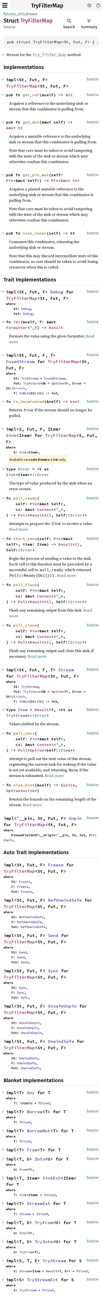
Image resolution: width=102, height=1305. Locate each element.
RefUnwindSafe (65, 900)
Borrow (34, 1111)
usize (69, 785)
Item (23, 709)
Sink (11, 435)
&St (69, 94)
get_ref (31, 94)
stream (31, 14)
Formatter (17, 327)
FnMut (24, 393)
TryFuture (31, 383)
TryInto (44, 1241)
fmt (16, 322)
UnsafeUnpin (62, 1006)
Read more (18, 529)
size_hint (24, 785)
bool (75, 401)
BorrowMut (38, 1130)
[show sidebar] (5, 5)
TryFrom (44, 1222)
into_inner (34, 233)
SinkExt (51, 1178)
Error (18, 388)
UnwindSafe (61, 1041)
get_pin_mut (36, 174)
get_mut (31, 122)
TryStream (29, 378)
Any (31, 1092)
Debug (56, 292)
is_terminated (28, 401)
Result (56, 327)
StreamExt (38, 1203)
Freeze (56, 865)
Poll (23, 515)
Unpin (75, 818)
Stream (66, 670)
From (32, 1150)
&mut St (14, 127)
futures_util (13, 14)
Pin (9, 180)
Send (53, 935)
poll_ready (25, 498)
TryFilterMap (47, 5)
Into (40, 1159)
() (48, 515)
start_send (25, 538)
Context (45, 509)
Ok (40, 393)
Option (57, 383)
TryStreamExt (42, 1279)
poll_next (24, 733)
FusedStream (20, 361)
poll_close (25, 625)
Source (9, 27)
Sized (45, 1103)
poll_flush (25, 584)
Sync (53, 970)
